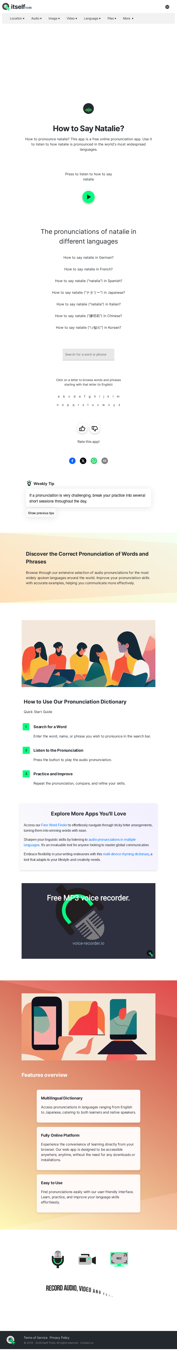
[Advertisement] (88, 56)
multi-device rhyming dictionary (126, 854)
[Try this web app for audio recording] (88, 921)
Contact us (86, 1342)
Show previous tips (41, 513)
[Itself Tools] (88, 1276)
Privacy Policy (60, 1337)
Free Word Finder (54, 825)
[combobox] (88, 355)
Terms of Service (35, 1337)
